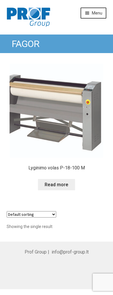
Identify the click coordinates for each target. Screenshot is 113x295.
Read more (56, 184)
